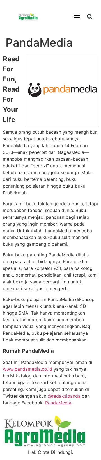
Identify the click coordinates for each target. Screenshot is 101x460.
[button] (77, 17)
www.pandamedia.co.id (27, 369)
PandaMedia (58, 403)
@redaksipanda (64, 396)
